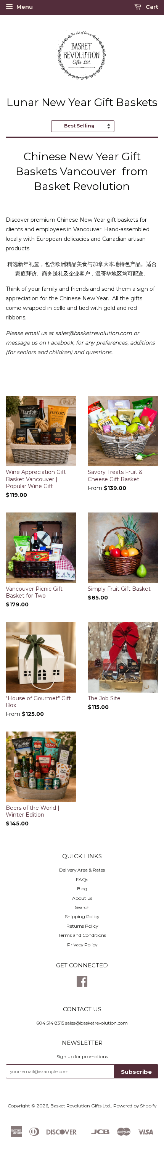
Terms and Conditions (82, 935)
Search (82, 907)
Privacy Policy (82, 945)
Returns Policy (82, 926)
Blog (82, 888)
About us (82, 898)
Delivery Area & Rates (82, 870)
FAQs (82, 879)
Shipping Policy (82, 916)
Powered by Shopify (134, 1106)
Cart (151, 6)
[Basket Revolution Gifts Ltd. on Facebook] (82, 984)
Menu (24, 6)
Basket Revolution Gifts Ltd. (80, 1106)
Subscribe (136, 1071)
